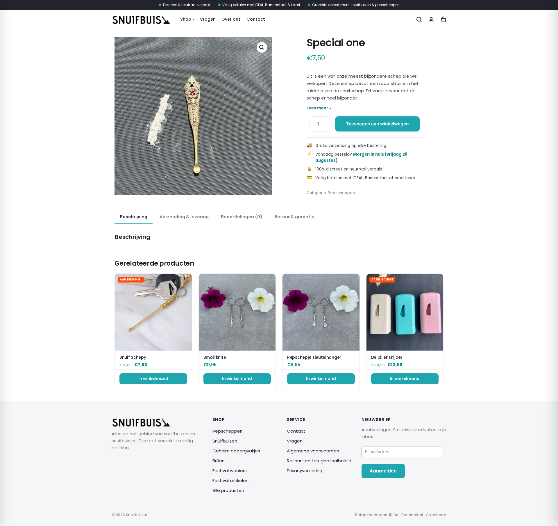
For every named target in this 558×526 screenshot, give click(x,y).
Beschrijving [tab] (133, 217)
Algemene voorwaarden (313, 451)
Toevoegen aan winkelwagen (377, 124)
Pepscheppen (341, 193)
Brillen (218, 461)
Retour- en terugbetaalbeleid (319, 461)
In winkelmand (153, 378)
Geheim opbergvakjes (236, 451)
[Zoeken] (419, 19)
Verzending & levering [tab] (184, 217)
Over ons (231, 19)
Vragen (208, 19)
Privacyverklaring (304, 471)
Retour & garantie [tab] (294, 217)
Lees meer (317, 108)
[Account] (431, 19)
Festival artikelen (230, 480)
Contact (255, 19)
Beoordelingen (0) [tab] (241, 217)
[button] (262, 47)
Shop (185, 19)
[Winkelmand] (443, 19)
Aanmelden (383, 471)
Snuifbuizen (224, 441)
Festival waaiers (229, 471)
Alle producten (228, 490)
